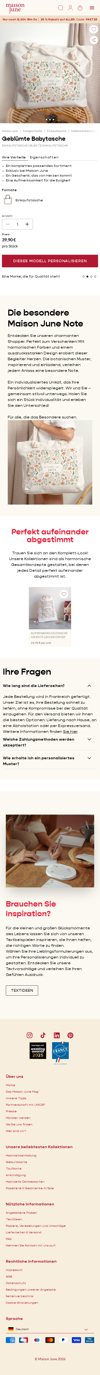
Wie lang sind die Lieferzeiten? (34, 685)
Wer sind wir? (16, 1131)
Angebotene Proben (21, 1212)
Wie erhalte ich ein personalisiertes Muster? (38, 760)
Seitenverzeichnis (19, 1296)
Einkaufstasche (56, 131)
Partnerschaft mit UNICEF (25, 1104)
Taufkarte (14, 1168)
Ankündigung (16, 1175)
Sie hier (70, 731)
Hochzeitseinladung (21, 1155)
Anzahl (7, 216)
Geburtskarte (16, 1162)
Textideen (14, 1219)
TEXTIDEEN (22, 990)
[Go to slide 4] (95, 277)
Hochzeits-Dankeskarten (25, 1181)
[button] (92, 19)
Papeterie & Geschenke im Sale (30, 1188)
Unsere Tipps (16, 1098)
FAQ (8, 1239)
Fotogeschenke (32, 131)
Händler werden (18, 1118)
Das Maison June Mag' (22, 1091)
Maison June (10, 131)
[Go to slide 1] (46, 119)
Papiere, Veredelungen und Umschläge (36, 1226)
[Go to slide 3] (53, 119)
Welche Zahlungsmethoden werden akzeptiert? (38, 742)
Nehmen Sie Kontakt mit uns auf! (31, 1245)
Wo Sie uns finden (19, 1124)
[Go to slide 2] (50, 119)
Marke (10, 1085)
